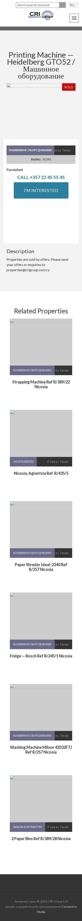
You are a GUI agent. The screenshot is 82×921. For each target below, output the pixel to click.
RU (72, 5)
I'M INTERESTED (41, 190)
